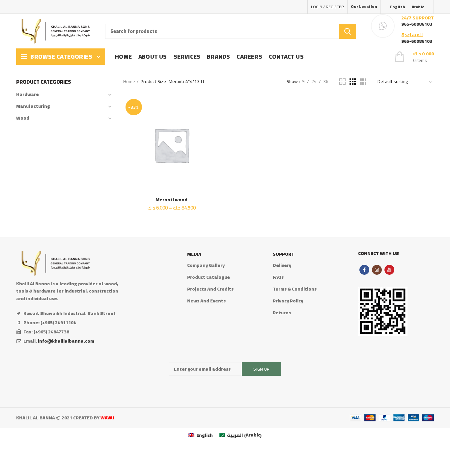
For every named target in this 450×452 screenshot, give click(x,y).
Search (347, 31)
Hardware (27, 94)
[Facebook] (364, 270)
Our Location (364, 6)
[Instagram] (377, 270)
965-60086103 (416, 24)
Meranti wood (171, 200)
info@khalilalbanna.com (66, 341)
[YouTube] (389, 270)
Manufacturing (33, 106)
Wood (22, 118)
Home (129, 81)
